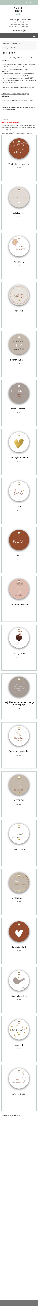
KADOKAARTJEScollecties (11, 43)
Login (3, 133)
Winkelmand (18, 30)
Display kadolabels (9, 48)
